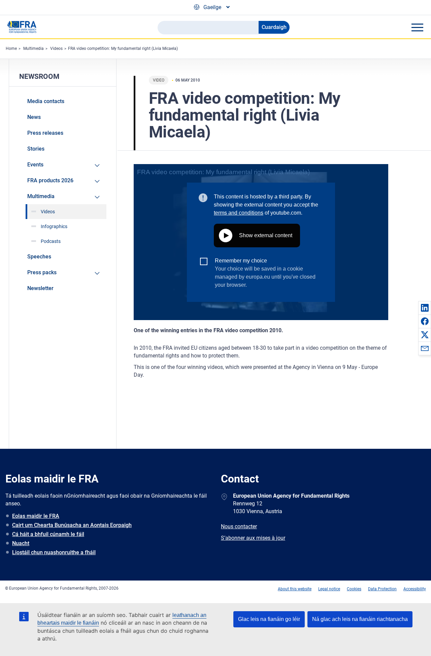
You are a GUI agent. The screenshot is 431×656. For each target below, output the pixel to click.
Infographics (54, 226)
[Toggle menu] (417, 27)
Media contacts (45, 101)
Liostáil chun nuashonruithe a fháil (54, 552)
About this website (294, 589)
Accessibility (414, 589)
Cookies (354, 589)
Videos (56, 48)
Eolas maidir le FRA (35, 516)
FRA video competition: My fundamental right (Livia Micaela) (123, 48)
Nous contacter (239, 526)
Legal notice (329, 589)
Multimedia (33, 48)
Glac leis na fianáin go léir (269, 619)
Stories (35, 149)
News (34, 117)
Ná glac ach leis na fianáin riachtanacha (360, 619)
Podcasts (51, 241)
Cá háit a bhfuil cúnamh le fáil (48, 534)
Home (11, 48)
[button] (425, 307)
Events (35, 164)
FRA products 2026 (50, 180)
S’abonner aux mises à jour (253, 538)
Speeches (39, 256)
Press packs (42, 272)
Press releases (45, 133)
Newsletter (40, 288)
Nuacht (20, 543)
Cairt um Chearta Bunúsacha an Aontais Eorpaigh (72, 525)
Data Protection (382, 589)
